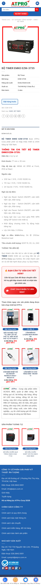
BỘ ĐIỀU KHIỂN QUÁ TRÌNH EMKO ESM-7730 (10, 454)
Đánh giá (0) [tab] (6, 133)
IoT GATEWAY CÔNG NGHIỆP (22, 20)
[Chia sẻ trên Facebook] (3, 116)
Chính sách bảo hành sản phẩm (14, 533)
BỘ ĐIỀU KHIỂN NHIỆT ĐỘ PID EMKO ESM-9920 (30, 454)
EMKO (36, 20)
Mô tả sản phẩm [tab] (8, 129)
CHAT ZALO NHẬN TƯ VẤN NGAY (22, 290)
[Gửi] (37, 9)
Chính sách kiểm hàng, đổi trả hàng (16, 528)
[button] (3, 3)
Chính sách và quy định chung (14, 513)
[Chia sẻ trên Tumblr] (23, 116)
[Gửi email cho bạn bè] (11, 116)
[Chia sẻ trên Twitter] (7, 116)
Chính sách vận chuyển (11, 523)
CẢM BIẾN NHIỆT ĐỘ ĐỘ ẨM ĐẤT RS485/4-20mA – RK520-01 (10, 375)
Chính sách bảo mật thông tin (14, 518)
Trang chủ (6, 20)
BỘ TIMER (20, 21)
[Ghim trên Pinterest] (15, 116)
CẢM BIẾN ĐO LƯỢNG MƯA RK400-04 (30, 334)
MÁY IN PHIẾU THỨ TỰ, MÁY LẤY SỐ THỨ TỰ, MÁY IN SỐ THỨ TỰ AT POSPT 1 (10, 335)
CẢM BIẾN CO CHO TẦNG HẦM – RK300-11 (30, 374)
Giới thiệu (6, 493)
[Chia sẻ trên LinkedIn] (19, 116)
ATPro (14, 389)
